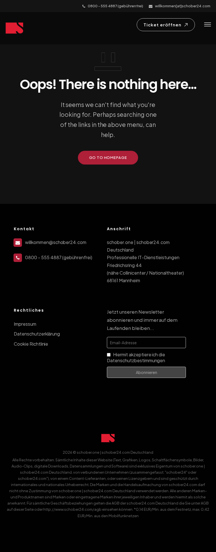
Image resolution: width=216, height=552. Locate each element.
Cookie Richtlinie (31, 344)
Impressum (25, 324)
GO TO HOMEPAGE (108, 157)
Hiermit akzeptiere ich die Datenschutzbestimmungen (136, 357)
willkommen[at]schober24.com (182, 6)
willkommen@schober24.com (55, 242)
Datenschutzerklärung (37, 334)
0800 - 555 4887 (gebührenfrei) (115, 6)
